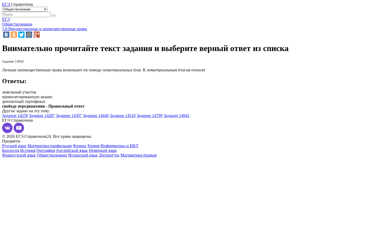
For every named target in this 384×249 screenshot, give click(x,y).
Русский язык (14, 146)
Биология (10, 150)
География (45, 150)
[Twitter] (21, 35)
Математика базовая (138, 155)
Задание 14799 (149, 115)
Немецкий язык (103, 150)
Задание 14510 (123, 115)
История (27, 150)
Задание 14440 (96, 115)
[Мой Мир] (29, 35)
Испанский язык (83, 155)
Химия (93, 146)
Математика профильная (49, 146)
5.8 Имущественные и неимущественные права (44, 29)
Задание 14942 (176, 115)
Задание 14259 (15, 115)
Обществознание (17, 24)
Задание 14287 (42, 115)
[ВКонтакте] (6, 35)
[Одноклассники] (14, 35)
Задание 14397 (69, 115)
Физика (79, 146)
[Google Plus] (36, 35)
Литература (109, 155)
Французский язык (19, 155)
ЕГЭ (6, 19)
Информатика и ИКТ (119, 146)
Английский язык (72, 150)
